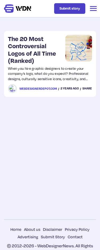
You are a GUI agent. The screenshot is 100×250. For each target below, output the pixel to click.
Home (15, 229)
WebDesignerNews (55, 245)
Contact (75, 236)
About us (32, 229)
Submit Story (53, 236)
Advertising (28, 236)
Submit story (69, 8)
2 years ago (70, 88)
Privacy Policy (77, 229)
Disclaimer (52, 229)
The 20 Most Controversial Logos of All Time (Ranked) (32, 49)
